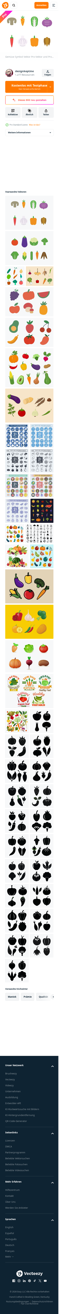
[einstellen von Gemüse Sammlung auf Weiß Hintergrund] (17, 890)
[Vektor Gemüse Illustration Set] (29, 731)
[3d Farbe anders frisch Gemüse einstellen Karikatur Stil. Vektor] (29, 800)
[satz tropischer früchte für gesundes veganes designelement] (29, 321)
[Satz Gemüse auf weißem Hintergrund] (15, 274)
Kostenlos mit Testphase (29, 86)
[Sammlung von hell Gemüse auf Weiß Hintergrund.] (29, 386)
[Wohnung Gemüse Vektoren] (19, 295)
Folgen (47, 74)
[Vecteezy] (5, 5)
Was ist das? (34, 124)
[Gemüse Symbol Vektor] (29, 211)
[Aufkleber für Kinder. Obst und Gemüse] (17, 700)
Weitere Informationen (19, 130)
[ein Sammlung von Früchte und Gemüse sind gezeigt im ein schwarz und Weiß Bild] (19, 653)
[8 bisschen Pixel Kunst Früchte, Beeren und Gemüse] (16, 630)
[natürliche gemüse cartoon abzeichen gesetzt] (29, 835)
